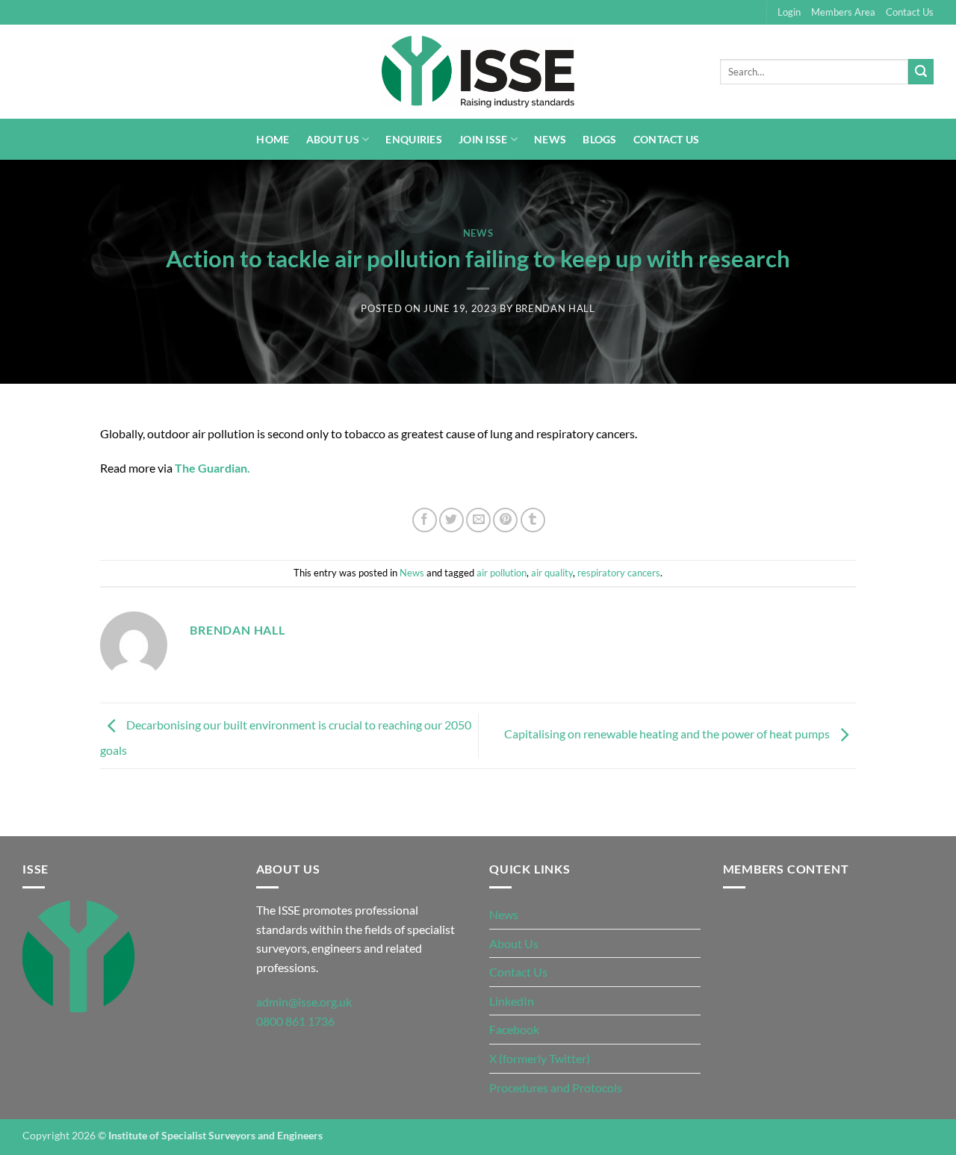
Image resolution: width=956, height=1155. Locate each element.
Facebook (514, 1029)
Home (272, 139)
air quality (552, 573)
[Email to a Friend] (478, 520)
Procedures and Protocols (555, 1087)
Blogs (599, 139)
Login (789, 12)
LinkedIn (511, 1001)
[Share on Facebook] (424, 520)
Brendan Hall (555, 308)
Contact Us (910, 12)
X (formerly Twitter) (539, 1058)
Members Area (843, 12)
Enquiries (413, 139)
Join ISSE (483, 139)
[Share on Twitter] (451, 520)
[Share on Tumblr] (533, 520)
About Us (332, 139)
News (550, 139)
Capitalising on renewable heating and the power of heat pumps (668, 734)
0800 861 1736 (295, 1021)
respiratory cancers (618, 573)
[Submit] (921, 71)
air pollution (502, 573)
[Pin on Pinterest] (505, 520)
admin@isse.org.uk (304, 1001)
